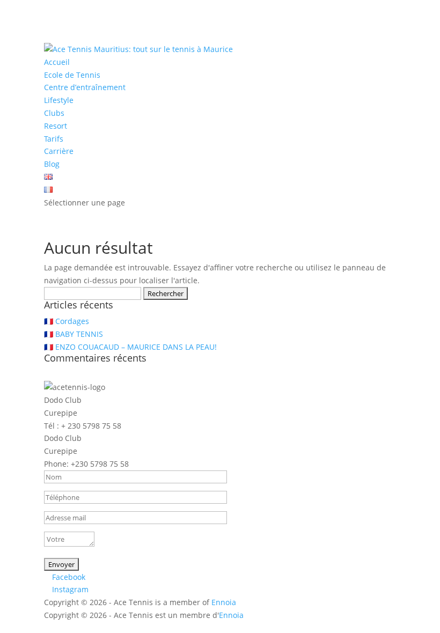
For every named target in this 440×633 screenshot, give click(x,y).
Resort (55, 126)
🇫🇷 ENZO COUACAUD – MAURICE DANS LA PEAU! (130, 347)
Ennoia (223, 602)
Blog (52, 164)
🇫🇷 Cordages (66, 321)
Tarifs (53, 139)
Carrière (59, 151)
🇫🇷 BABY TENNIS (73, 334)
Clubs (54, 113)
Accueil (57, 62)
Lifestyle (59, 100)
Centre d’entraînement (85, 87)
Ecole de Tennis (72, 75)
